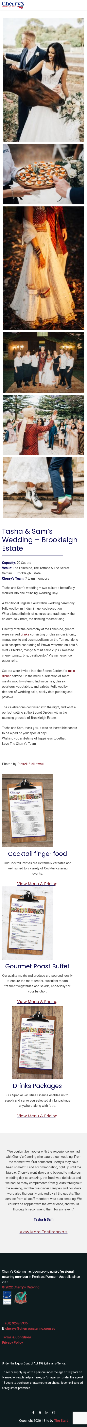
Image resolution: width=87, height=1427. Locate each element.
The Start (61, 1421)
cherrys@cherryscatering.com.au (30, 1328)
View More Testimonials (44, 1232)
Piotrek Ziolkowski (30, 764)
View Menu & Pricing (37, 884)
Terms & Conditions (17, 1337)
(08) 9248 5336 (16, 1323)
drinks (25, 634)
